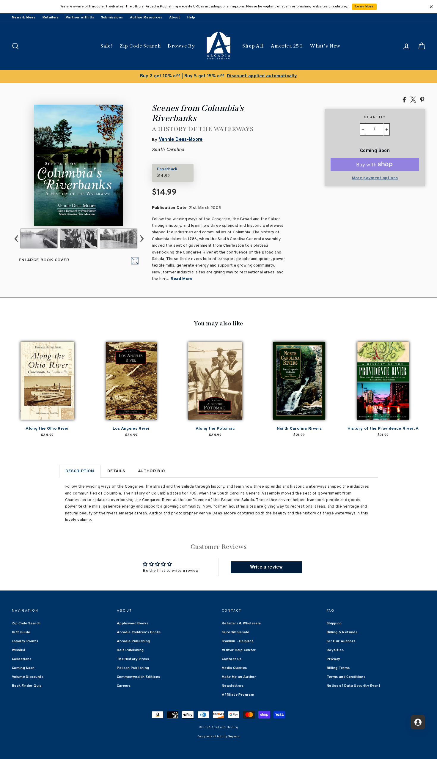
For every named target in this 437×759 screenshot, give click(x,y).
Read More (182, 278)
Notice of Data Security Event (354, 686)
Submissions (112, 17)
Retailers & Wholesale (241, 623)
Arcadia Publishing (133, 641)
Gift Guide (21, 632)
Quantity (375, 117)
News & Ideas (23, 17)
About (174, 17)
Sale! (106, 46)
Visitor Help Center (239, 650)
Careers (124, 686)
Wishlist (19, 650)
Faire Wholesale (235, 632)
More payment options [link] (375, 178)
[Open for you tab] (418, 722)
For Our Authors (341, 641)
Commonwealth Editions (138, 677)
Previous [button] (16, 238)
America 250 (287, 46)
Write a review (266, 567)
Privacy (333, 659)
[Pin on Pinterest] (422, 99)
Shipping (334, 623)
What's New (325, 46)
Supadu (234, 736)
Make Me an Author (239, 677)
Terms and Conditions (346, 677)
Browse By (181, 46)
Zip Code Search (140, 46)
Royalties (335, 650)
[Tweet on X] (413, 99)
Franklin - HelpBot (237, 641)
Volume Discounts (28, 677)
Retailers (51, 17)
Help (191, 17)
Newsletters (233, 686)
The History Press (133, 659)
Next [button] (141, 238)
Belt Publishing (130, 650)
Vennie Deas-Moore (181, 140)
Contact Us (232, 659)
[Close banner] (431, 7)
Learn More (364, 7)
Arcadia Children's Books (139, 632)
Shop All (253, 46)
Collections (22, 659)
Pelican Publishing (133, 668)
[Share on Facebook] (404, 99)
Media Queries (234, 668)
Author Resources (146, 17)
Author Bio (151, 471)
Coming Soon (23, 668)
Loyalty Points (25, 641)
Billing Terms (338, 668)
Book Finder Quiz (27, 686)
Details (116, 471)
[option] (218, 76)
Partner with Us (80, 17)
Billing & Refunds (342, 632)
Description (79, 471)
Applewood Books (132, 623)
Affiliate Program (238, 694)
